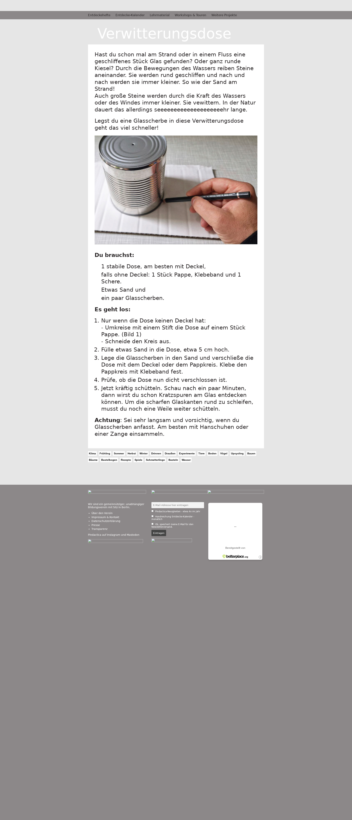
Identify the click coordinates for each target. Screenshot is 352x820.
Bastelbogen (109, 459)
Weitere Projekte (224, 15)
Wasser (186, 459)
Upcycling (237, 453)
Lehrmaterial (160, 15)
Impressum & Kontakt (105, 517)
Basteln (173, 459)
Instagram (113, 534)
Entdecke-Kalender (130, 15)
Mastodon (133, 534)
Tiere (201, 453)
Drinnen (156, 453)
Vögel (223, 453)
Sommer (119, 453)
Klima (92, 453)
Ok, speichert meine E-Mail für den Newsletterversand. (172, 525)
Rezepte (126, 459)
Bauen (251, 453)
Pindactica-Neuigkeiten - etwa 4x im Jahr (177, 511)
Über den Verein (102, 513)
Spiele (138, 459)
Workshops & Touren (190, 15)
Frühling (105, 453)
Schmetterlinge (155, 459)
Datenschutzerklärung (105, 521)
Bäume (93, 459)
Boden (212, 453)
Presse (95, 525)
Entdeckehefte (99, 15)
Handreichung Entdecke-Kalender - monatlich (172, 517)
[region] (176, 194)
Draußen (170, 453)
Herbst (132, 453)
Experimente (187, 453)
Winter (144, 453)
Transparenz (99, 528)
